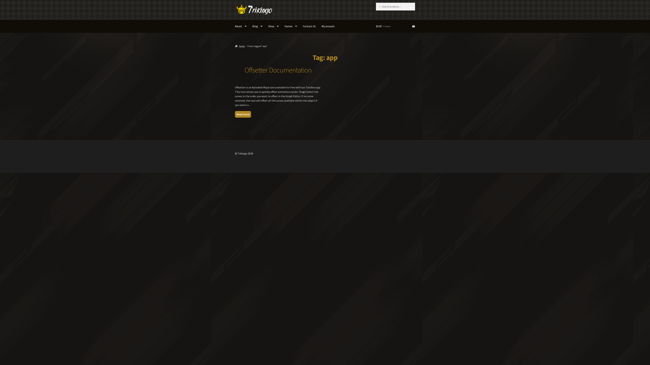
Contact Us (309, 26)
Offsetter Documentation (278, 70)
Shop (271, 26)
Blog (255, 26)
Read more (243, 114)
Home (242, 46)
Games (288, 26)
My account (328, 26)
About (238, 26)
